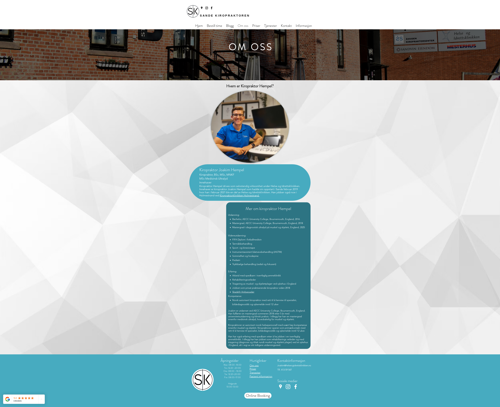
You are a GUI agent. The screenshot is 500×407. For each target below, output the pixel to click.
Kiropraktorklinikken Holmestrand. (239, 195)
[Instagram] (206, 8)
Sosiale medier (287, 381)
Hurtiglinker (258, 360)
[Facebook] (211, 8)
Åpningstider (230, 360)
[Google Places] (202, 8)
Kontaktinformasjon (291, 360)
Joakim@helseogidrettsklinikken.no (294, 365)
